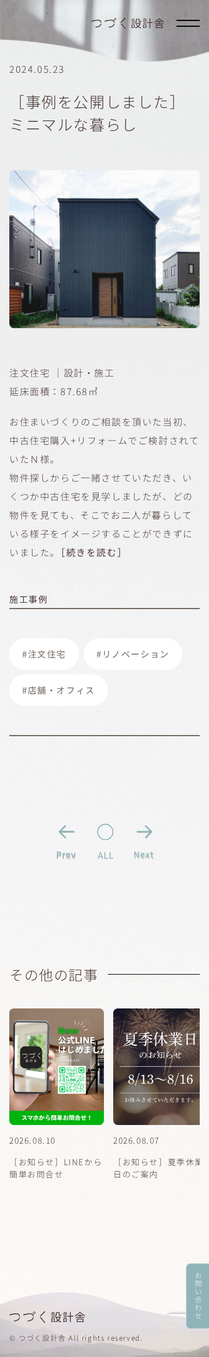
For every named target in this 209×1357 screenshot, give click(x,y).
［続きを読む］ (93, 552)
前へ (66, 841)
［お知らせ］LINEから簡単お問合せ (55, 1168)
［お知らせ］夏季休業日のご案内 (158, 1168)
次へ (143, 841)
